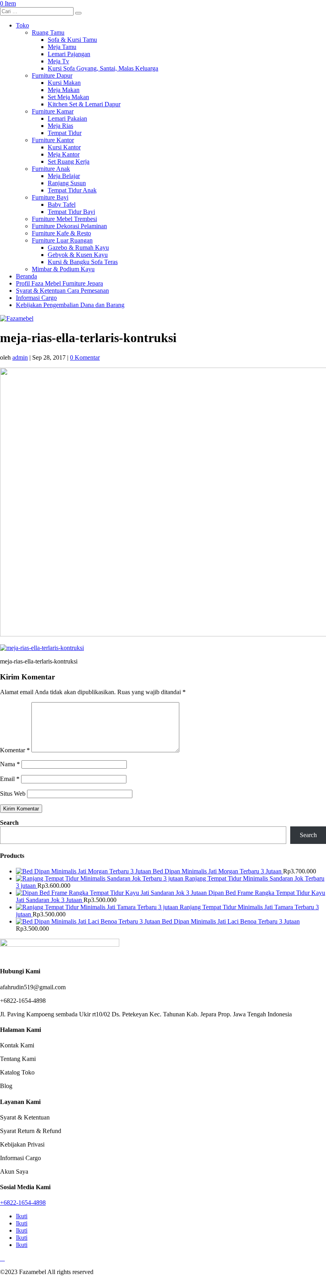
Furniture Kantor (53, 140)
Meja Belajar (64, 175)
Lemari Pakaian (67, 118)
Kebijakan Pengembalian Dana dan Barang (70, 304)
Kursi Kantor (64, 147)
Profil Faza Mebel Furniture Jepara (59, 283)
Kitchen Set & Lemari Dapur (84, 104)
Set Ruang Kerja (68, 161)
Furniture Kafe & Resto (61, 233)
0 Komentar (85, 357)
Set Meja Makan (68, 97)
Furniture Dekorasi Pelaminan (69, 226)
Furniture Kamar (53, 111)
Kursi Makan (64, 82)
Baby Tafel (62, 204)
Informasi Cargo (36, 297)
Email (9, 778)
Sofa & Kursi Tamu (72, 39)
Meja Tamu (62, 46)
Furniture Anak (51, 168)
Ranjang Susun (67, 183)
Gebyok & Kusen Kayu (78, 254)
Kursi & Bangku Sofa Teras (83, 261)
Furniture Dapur (52, 75)
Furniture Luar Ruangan (62, 240)
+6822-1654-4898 (23, 1202)
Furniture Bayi (50, 197)
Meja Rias (60, 125)
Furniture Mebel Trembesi (64, 218)
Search (9, 822)
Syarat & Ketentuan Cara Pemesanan (62, 290)
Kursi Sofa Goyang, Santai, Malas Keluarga (103, 68)
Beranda (26, 276)
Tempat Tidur (65, 132)
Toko (22, 25)
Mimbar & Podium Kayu (63, 269)
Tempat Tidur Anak (72, 190)
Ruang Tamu (48, 32)
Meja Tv (58, 61)
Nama (10, 764)
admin (20, 357)
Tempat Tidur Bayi (71, 211)
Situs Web (12, 793)
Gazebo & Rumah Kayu (78, 247)
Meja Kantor (64, 154)
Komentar (15, 750)
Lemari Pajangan (69, 54)
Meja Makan (64, 89)
